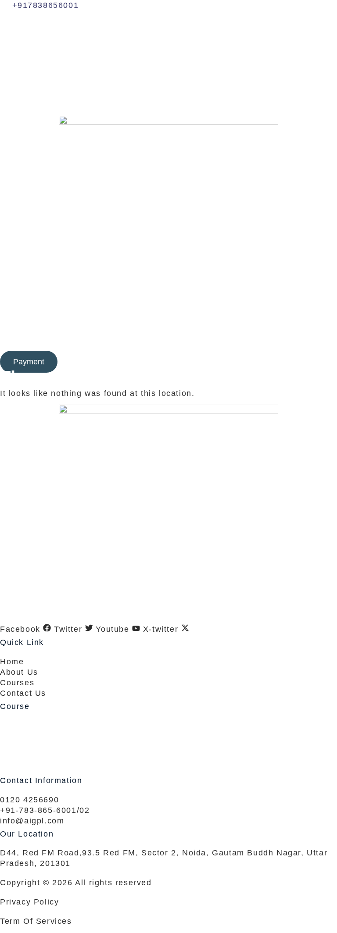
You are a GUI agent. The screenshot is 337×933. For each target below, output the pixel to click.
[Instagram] (168, 101)
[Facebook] (168, 24)
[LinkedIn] (168, 63)
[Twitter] (168, 44)
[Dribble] (168, 82)
